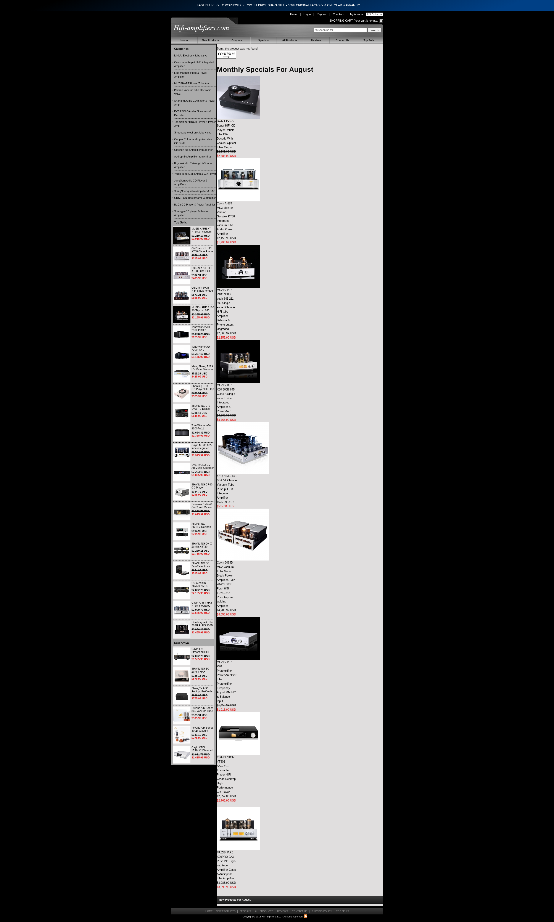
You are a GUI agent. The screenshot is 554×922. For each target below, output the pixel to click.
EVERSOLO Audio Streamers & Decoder (192, 113)
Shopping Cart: (341, 20)
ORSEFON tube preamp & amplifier (195, 197)
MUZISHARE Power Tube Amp (192, 83)
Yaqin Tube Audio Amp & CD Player (195, 173)
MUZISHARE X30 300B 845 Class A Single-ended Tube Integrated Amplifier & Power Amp (226, 398)
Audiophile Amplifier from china (192, 156)
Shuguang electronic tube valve (192, 132)
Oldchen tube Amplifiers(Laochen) (194, 149)
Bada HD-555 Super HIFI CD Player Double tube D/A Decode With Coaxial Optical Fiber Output (226, 134)
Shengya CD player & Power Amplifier (191, 213)
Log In (307, 14)
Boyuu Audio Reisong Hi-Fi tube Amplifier (193, 165)
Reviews (316, 40)
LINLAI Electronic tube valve (190, 55)
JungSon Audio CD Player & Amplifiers (190, 182)
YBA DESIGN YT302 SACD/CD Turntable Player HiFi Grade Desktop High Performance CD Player (226, 774)
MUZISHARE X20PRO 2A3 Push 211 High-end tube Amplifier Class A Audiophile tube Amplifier (226, 865)
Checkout (338, 14)
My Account (357, 14)
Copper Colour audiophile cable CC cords (193, 141)
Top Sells (369, 40)
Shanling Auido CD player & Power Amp (194, 102)
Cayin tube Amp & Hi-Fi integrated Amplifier (194, 64)
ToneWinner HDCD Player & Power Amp (195, 123)
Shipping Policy (321, 911)
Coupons (237, 40)
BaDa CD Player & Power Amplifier (194, 204)
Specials (263, 40)
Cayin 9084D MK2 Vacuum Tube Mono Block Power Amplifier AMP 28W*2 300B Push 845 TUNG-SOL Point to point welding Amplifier (226, 584)
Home (293, 14)
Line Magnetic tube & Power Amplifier (190, 74)
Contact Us (342, 40)
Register (322, 14)
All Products (289, 40)
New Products (210, 40)
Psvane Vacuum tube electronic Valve (192, 92)
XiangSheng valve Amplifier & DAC (194, 191)
